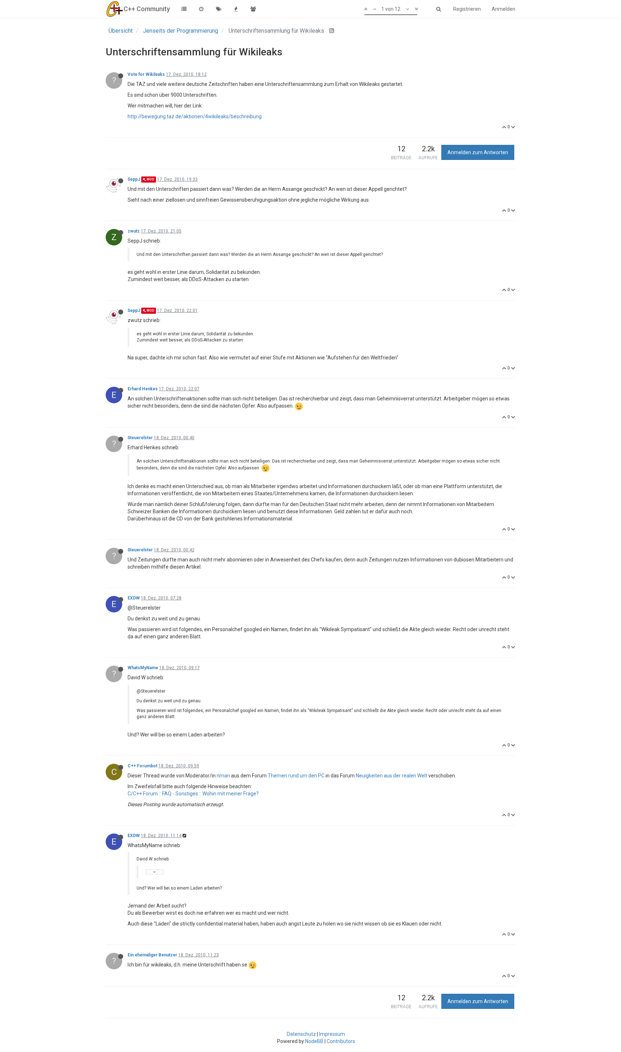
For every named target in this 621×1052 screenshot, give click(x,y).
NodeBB (314, 1041)
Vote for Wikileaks (146, 74)
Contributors (341, 1041)
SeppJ (134, 179)
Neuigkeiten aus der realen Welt (391, 775)
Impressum (332, 1034)
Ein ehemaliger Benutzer (152, 954)
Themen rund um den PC (296, 775)
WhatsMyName (143, 667)
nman (223, 775)
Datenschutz (301, 1034)
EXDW (134, 598)
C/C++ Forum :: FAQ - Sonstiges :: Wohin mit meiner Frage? (193, 793)
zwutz (134, 231)
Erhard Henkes (143, 388)
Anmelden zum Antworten (477, 152)
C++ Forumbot (142, 765)
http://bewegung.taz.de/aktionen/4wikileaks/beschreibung (195, 116)
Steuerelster (140, 437)
